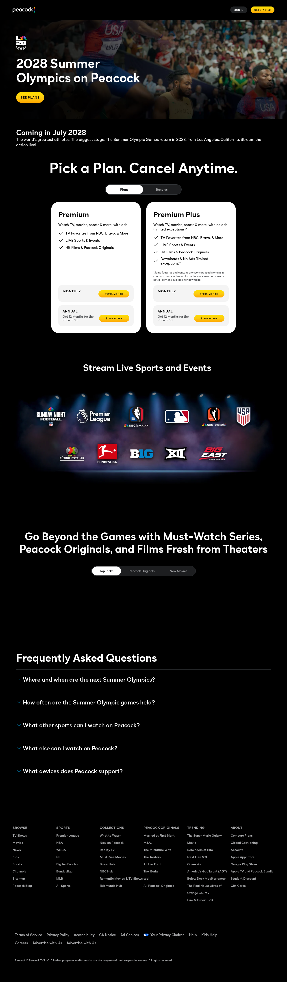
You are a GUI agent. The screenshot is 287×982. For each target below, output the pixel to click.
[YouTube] (260, 931)
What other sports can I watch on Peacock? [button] (81, 725)
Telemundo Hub (111, 885)
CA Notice (107, 934)
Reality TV (107, 850)
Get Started (262, 10)
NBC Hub (106, 871)
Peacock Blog (22, 885)
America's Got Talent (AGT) (207, 871)
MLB (59, 878)
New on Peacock (112, 842)
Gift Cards (238, 885)
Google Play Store (244, 864)
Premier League (67, 835)
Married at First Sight (159, 835)
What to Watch (110, 835)
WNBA (61, 850)
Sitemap (19, 878)
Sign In (239, 10)
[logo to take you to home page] (24, 10)
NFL (59, 857)
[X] (248, 944)
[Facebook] (236, 931)
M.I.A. (148, 842)
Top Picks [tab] (106, 571)
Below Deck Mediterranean (206, 878)
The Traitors (152, 857)
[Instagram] (236, 944)
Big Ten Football (67, 864)
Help (193, 934)
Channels (19, 871)
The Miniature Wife (157, 850)
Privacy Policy (58, 934)
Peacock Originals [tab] (141, 571)
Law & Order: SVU (200, 900)
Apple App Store (242, 857)
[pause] (273, 34)
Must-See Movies (113, 857)
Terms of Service (28, 934)
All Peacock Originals (159, 885)
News (17, 850)
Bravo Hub (107, 864)
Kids (16, 857)
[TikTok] (248, 931)
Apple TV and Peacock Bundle (252, 871)
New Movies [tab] (178, 571)
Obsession (194, 864)
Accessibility (84, 934)
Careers (21, 943)
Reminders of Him (200, 850)
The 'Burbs (151, 871)
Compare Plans (242, 835)
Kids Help (209, 934)
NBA (59, 842)
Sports (17, 864)
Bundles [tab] (161, 189)
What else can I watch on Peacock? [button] (70, 748)
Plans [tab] (124, 189)
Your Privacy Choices (167, 935)
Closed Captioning (244, 842)
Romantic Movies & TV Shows (121, 878)
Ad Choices (129, 934)
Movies (18, 842)
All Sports (63, 885)
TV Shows (20, 835)
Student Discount (243, 878)
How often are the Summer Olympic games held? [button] (89, 702)
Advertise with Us (47, 943)
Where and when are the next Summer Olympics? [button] (89, 679)
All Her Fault (153, 864)
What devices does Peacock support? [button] (73, 771)
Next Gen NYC (197, 857)
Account (237, 850)
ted (146, 878)
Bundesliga (64, 871)
